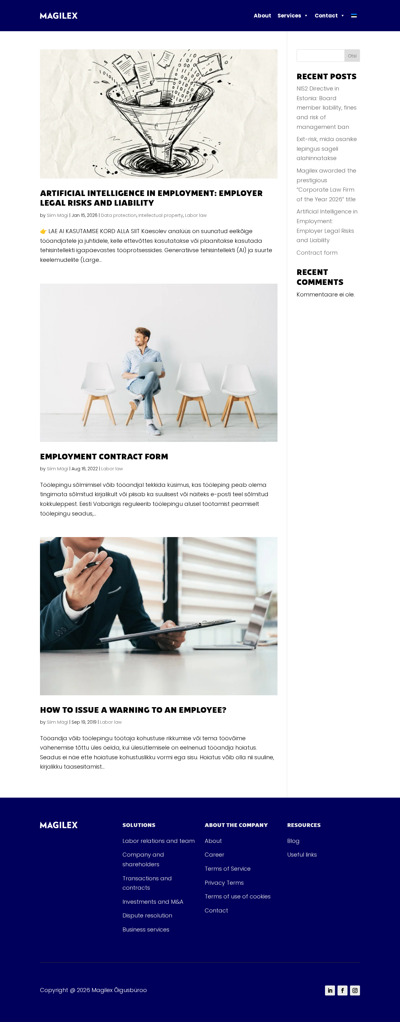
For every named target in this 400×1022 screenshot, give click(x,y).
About (262, 15)
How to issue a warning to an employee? (133, 709)
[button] (305, 15)
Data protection (119, 215)
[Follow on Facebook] (343, 990)
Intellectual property (160, 215)
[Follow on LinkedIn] (330, 990)
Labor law (196, 215)
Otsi (352, 56)
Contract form (317, 253)
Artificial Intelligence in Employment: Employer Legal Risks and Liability (151, 197)
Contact (326, 15)
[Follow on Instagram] (355, 990)
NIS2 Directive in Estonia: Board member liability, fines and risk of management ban (327, 107)
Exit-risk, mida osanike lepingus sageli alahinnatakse (327, 148)
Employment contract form (104, 456)
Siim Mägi (57, 215)
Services (289, 15)
